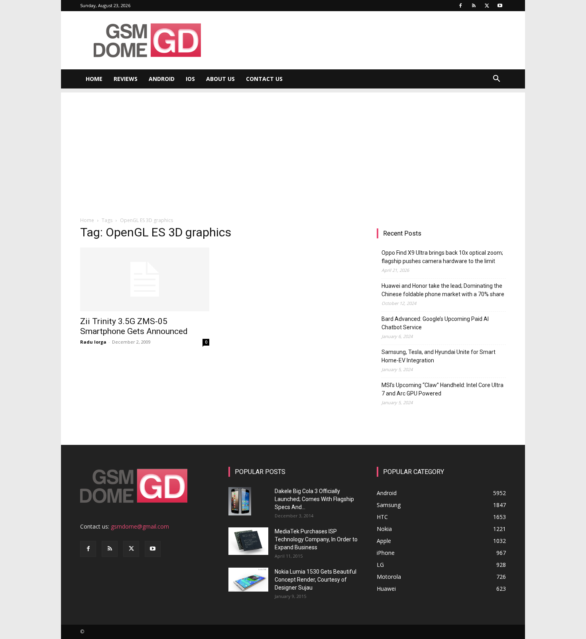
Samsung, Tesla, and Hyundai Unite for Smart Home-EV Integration (438, 356)
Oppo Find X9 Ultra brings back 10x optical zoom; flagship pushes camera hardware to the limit (442, 257)
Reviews (126, 79)
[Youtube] (500, 5)
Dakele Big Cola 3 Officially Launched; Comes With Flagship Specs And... (314, 499)
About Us (220, 79)
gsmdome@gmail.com (140, 526)
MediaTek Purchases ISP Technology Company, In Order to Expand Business (316, 539)
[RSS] (474, 5)
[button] (496, 79)
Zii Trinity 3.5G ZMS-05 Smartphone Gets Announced (134, 326)
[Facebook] (460, 5)
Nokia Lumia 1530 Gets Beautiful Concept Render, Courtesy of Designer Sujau (315, 579)
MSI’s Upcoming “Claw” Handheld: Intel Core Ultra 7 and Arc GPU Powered (442, 389)
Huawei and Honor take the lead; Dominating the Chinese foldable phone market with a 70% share (442, 290)
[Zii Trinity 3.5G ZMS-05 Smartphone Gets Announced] (144, 279)
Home (94, 79)
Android (162, 79)
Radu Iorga (93, 342)
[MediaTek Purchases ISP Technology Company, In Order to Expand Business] (248, 541)
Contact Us (264, 79)
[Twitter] (487, 5)
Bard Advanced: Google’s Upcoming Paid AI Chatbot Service (435, 323)
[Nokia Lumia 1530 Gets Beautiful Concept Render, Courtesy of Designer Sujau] (248, 580)
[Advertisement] (293, 148)
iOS (190, 79)
